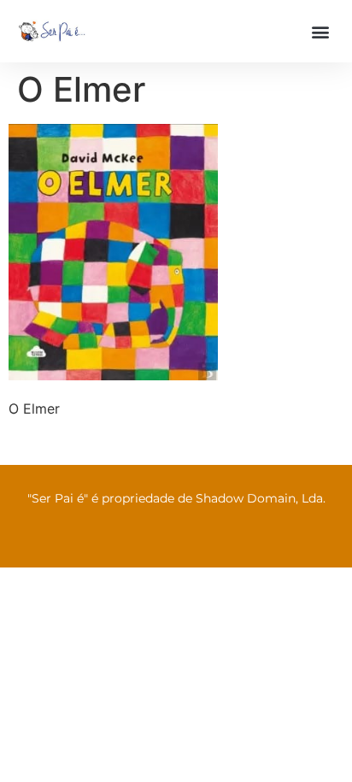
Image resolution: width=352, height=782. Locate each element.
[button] (321, 31)
